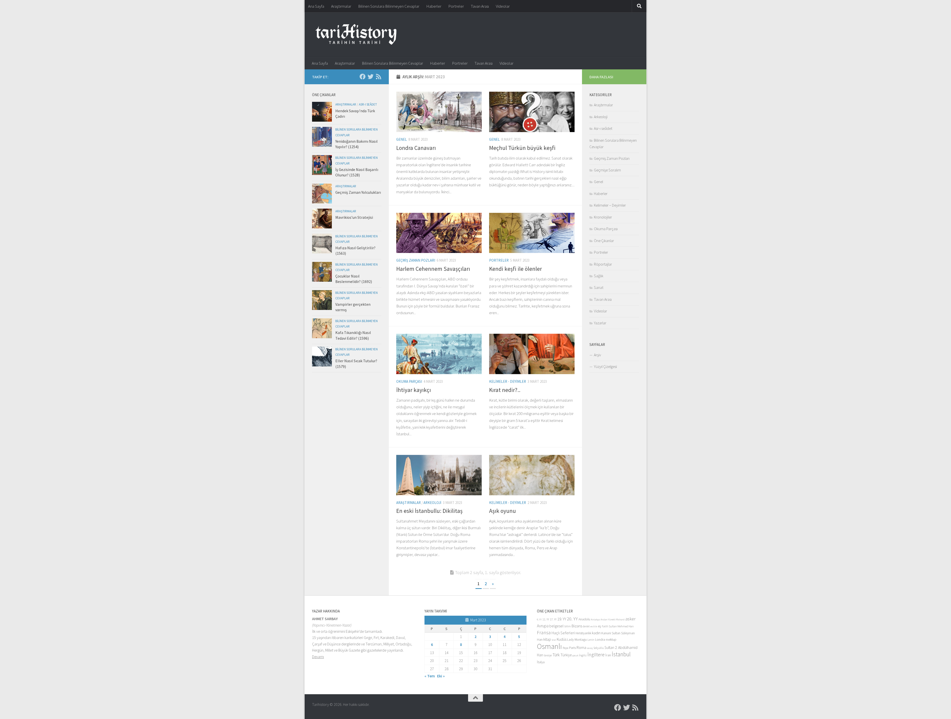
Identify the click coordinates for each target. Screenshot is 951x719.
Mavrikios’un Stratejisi (354, 217)
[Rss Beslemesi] (378, 77)
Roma (581, 647)
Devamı (318, 656)
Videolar (503, 6)
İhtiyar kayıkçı (413, 389)
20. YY (572, 619)
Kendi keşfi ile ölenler (515, 268)
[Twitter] (370, 77)
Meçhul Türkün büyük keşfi (522, 147)
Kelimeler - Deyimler (507, 381)
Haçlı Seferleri (563, 633)
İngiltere (596, 654)
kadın (596, 633)
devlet (586, 626)
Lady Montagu (577, 639)
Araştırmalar (341, 6)
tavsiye (548, 655)
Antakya (595, 619)
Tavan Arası (480, 6)
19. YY (561, 619)
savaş (590, 648)
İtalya (541, 662)
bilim (567, 626)
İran (608, 655)
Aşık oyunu (502, 510)
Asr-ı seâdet (368, 104)
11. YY (545, 619)
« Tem (429, 675)
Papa (565, 648)
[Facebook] (363, 77)
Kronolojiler (603, 217)
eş (599, 626)
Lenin (590, 639)
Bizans (577, 626)
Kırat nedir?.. (504, 389)
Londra (600, 639)
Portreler (456, 6)
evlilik (593, 626)
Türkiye (566, 655)
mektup (611, 639)
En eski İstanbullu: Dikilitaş (429, 510)
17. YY (553, 619)
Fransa (544, 633)
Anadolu (584, 619)
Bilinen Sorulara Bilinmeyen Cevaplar (388, 6)
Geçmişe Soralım (607, 169)
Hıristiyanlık (583, 633)
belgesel (556, 626)
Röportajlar (603, 264)
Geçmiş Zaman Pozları (415, 260)
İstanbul (621, 654)
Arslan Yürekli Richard (613, 619)
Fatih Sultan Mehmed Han (618, 626)
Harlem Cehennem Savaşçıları (433, 268)
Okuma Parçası (409, 381)
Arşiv (597, 354)
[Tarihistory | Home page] (356, 34)
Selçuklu (598, 648)
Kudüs (561, 639)
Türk (556, 655)
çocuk (575, 655)
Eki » (441, 675)
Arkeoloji (432, 502)
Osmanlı (549, 646)
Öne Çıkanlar (604, 240)
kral (554, 639)
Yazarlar (600, 322)
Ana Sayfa (316, 6)
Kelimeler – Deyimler (610, 205)
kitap (547, 639)
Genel (401, 139)
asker (630, 619)
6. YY (539, 619)
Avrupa (543, 626)
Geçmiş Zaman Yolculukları (358, 192)
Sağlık (598, 275)
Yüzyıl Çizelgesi (605, 366)
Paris (572, 648)
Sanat (598, 287)
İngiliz (583, 655)
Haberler (433, 6)
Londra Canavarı (416, 147)
